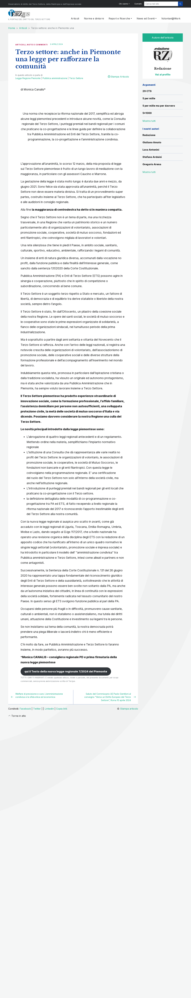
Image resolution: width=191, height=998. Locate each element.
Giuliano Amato (152, 142)
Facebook (25, 708)
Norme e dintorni (94, 18)
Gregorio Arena (152, 164)
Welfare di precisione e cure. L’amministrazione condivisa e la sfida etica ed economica (39, 695)
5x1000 (147, 113)
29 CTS (147, 91)
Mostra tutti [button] (149, 120)
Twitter (37, 708)
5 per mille (149, 98)
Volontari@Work (170, 18)
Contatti (138, 4)
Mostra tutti (149, 172)
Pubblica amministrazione (55, 78)
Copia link (61, 708)
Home (11, 28)
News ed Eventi (146, 18)
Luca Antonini (151, 149)
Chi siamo (123, 4)
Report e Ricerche (119, 18)
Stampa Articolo (120, 76)
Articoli (75, 18)
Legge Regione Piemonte (28, 78)
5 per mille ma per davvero (159, 105)
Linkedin (49, 708)
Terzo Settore (76, 78)
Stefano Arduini (152, 156)
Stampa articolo (129, 708)
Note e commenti (37, 45)
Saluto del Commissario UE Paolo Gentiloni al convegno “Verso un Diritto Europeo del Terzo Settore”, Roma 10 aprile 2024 (107, 697)
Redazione (149, 135)
